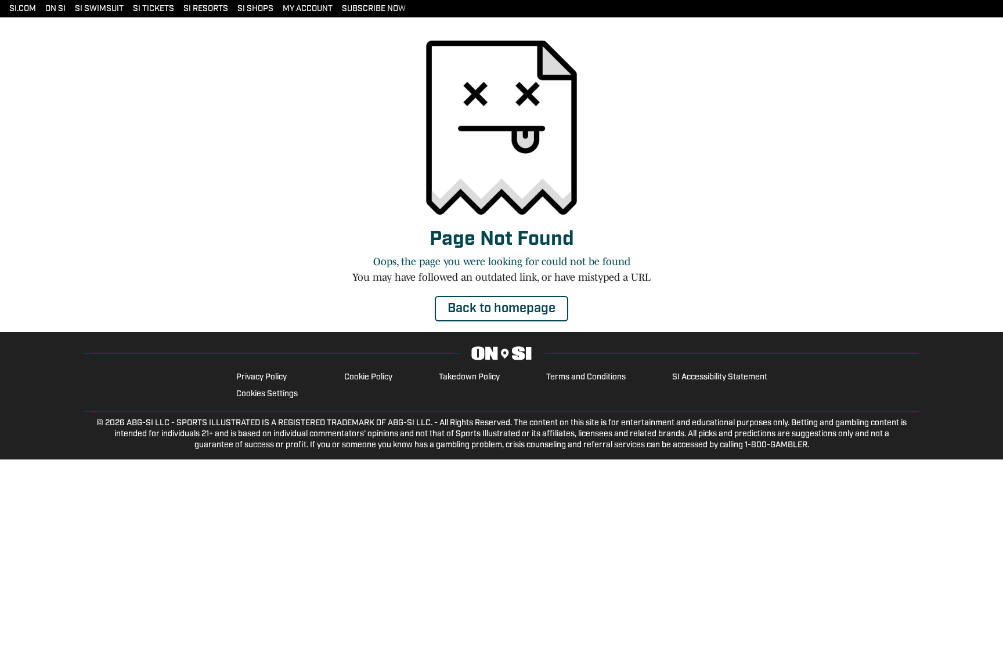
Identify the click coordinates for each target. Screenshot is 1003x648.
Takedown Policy (469, 377)
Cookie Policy (368, 377)
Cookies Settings (267, 394)
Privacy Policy (261, 377)
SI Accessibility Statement (719, 377)
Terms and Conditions (586, 377)
